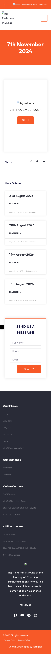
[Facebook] (15, 615)
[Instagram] (35, 615)
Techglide (37, 646)
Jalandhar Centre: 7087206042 (34, 4)
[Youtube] (22, 615)
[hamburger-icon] (44, 18)
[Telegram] (29, 615)
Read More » (15, 204)
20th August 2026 (21, 225)
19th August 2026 (21, 254)
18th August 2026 (21, 284)
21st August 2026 (21, 196)
